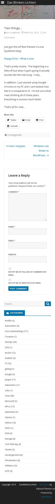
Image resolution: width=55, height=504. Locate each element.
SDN (7, 433)
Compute (9, 336)
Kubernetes (10, 385)
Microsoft (9, 401)
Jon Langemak (13, 32)
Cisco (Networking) (14, 331)
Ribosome (44, 484)
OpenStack (10, 411)
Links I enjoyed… (17, 146)
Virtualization (11, 460)
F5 (6, 363)
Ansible (8, 320)
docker (8, 352)
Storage (8, 438)
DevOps (8, 342)
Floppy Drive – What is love (19, 58)
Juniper (8, 379)
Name (11, 227)
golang (8, 368)
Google (8, 374)
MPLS (7, 406)
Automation (10, 325)
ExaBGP (8, 358)
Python (8, 422)
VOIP (7, 471)
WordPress (47, 496)
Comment (13, 192)
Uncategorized (14, 135)
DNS (7, 347)
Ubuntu (8, 449)
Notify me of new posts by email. (25, 283)
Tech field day (11, 444)
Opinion (8, 417)
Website (12, 254)
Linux (7, 395)
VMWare (9, 465)
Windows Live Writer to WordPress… (41, 150)
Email (11, 240)
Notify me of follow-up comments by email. (27, 273)
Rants (7, 428)
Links (7, 390)
